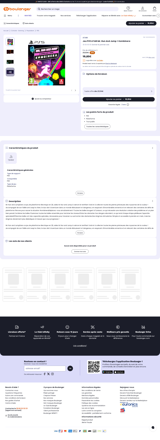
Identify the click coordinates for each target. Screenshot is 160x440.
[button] (158, 15)
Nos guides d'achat (12, 400)
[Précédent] (71, 90)
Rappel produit (87, 420)
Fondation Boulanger (51, 408)
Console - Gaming (17, 31)
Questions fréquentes (13, 393)
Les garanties (87, 393)
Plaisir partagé (49, 393)
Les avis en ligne (88, 408)
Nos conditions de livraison (15, 398)
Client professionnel (51, 411)
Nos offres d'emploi (127, 390)
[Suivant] (75, 90)
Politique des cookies (90, 403)
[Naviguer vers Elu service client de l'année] (137, 410)
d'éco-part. (152, 57)
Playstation (30, 31)
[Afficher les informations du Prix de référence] (97, 50)
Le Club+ (100, 60)
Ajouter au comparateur (43, 99)
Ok (70, 368)
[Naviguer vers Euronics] (137, 404)
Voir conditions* (80, 345)
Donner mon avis (80, 251)
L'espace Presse (50, 395)
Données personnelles (90, 398)
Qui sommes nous (51, 390)
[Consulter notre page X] (48, 374)
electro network (111, 63)
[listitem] (10, 51)
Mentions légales (88, 395)
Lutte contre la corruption (92, 411)
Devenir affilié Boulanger (129, 395)
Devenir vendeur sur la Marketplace (133, 400)
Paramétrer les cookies (90, 400)
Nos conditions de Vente (91, 390)
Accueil (6, 31)
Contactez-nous (11, 390)
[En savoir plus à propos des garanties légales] (128, 104)
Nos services (48, 398)
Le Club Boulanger (50, 405)
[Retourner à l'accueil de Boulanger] (17, 9)
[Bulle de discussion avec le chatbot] (152, 427)
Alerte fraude (87, 422)
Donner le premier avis (100, 45)
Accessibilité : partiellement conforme (96, 413)
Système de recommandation (93, 405)
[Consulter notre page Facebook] (44, 374)
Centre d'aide (10, 403)
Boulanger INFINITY (50, 413)
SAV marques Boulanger (53, 403)
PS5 (38, 31)
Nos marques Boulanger (53, 400)
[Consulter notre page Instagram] (52, 374)
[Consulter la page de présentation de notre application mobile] (107, 372)
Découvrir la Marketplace (129, 398)
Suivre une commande (14, 395)
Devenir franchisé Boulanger (131, 393)
